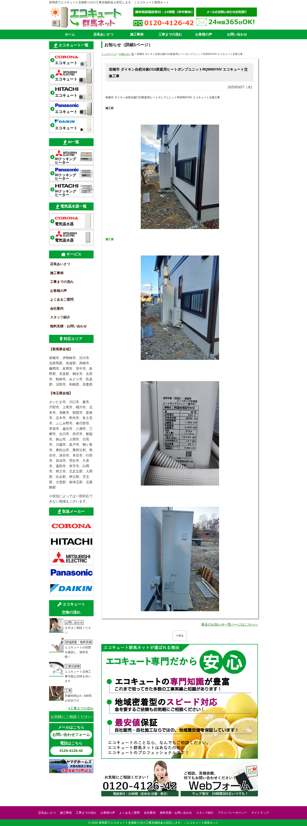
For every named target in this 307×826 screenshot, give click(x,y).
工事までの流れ (170, 34)
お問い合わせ (237, 34)
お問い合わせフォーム (71, 734)
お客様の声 (203, 34)
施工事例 (136, 34)
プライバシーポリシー (232, 812)
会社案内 (56, 308)
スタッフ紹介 (60, 317)
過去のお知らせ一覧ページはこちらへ (229, 624)
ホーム (70, 34)
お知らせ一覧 (126, 54)
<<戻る (180, 635)
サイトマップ (260, 812)
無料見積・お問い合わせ (68, 326)
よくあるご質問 (62, 299)
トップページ (108, 54)
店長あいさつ (103, 34)
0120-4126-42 (71, 751)
